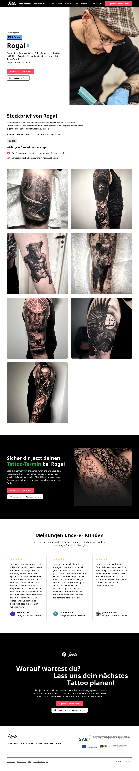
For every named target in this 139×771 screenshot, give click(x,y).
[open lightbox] (37, 199)
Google (82, 545)
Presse (58, 743)
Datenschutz (21, 762)
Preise (59, 4)
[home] (11, 3)
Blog (16, 743)
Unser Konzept (25, 4)
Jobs (52, 743)
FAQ (46, 743)
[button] (39, 4)
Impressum (11, 762)
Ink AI (9, 743)
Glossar (39, 743)
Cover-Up (85, 4)
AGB (29, 762)
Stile (76, 4)
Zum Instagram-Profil (18, 78)
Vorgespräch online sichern (118, 4)
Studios (51, 4)
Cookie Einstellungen (40, 762)
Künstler (68, 4)
